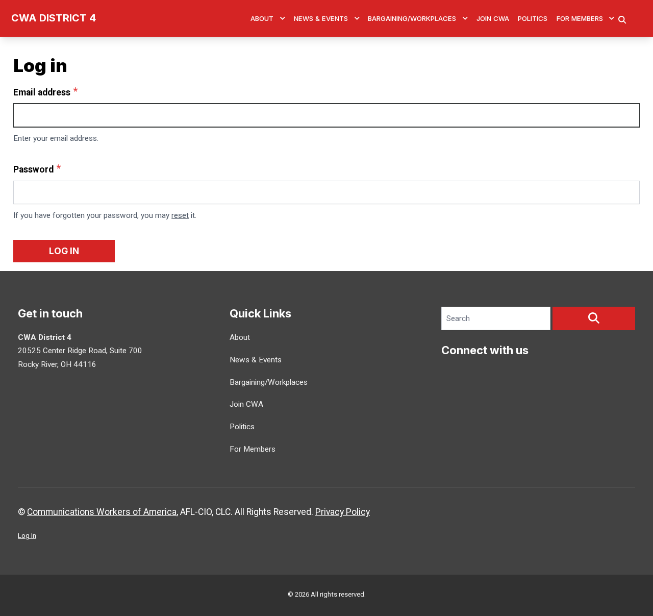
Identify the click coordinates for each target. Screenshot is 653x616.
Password (33, 169)
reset (180, 215)
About (261, 18)
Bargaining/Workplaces (412, 18)
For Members (580, 18)
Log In (27, 535)
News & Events (321, 18)
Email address (41, 92)
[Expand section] (282, 18)
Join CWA (492, 18)
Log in (64, 250)
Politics (532, 18)
